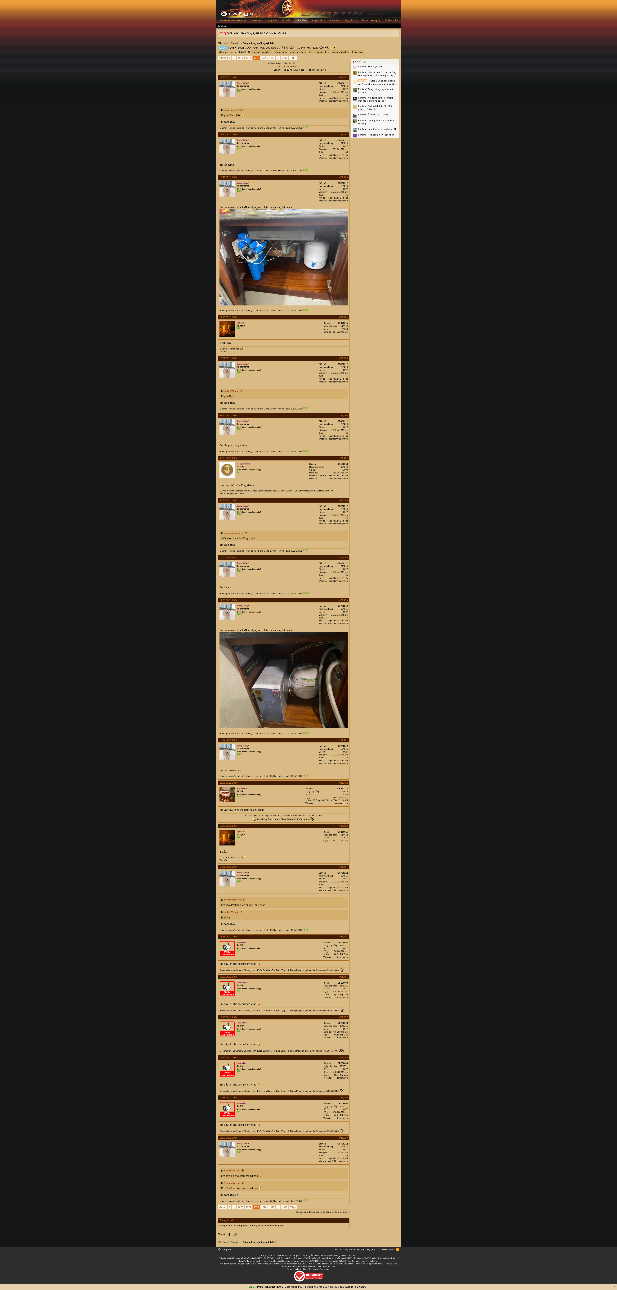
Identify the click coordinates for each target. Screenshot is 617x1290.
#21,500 (343, 1137)
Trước (223, 57)
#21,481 (343, 77)
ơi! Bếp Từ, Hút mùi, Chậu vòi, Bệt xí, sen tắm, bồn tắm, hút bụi (291, 815)
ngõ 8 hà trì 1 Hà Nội (338, 98)
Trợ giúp (371, 1249)
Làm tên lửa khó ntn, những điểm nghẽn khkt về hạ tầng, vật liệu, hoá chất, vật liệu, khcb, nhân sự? (377, 74)
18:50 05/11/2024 (228, 134)
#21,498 (343, 1057)
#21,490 (343, 600)
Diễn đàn (301, 20)
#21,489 (343, 557)
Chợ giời (348, 20)
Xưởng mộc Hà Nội (228, 491)
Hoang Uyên (226, 52)
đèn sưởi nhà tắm (340, 52)
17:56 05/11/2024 (228, 77)
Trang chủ (271, 20)
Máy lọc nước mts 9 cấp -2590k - (261, 128)
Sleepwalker (225, 970)
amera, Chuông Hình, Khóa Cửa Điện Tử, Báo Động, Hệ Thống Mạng (269, 970)
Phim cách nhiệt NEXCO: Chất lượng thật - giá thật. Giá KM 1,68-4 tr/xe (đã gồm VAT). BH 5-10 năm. (311, 1286)
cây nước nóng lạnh (261, 52)
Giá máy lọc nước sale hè (231, 128)
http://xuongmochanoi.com (231, 493)
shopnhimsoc (255, 815)
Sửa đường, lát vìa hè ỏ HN (377, 129)
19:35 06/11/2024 (228, 1097)
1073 (240, 57)
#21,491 (343, 740)
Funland (333, 20)
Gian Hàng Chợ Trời (323, 491)
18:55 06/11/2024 (228, 936)
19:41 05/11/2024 (228, 177)
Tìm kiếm (222, 26)
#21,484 (343, 317)
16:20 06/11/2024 (228, 826)
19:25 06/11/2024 (228, 1057)
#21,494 (343, 867)
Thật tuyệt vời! (370, 66)
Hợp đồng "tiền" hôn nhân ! (376, 134)
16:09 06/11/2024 (228, 782)
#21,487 (343, 458)
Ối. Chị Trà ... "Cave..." (374, 114)
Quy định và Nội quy (354, 1249)
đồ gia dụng (357, 52)
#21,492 (343, 782)
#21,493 (343, 826)
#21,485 (343, 358)
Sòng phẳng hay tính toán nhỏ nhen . (376, 91)
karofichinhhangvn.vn (338, 101)
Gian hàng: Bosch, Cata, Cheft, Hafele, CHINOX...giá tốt (283, 819)
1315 (284, 57)
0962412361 (290, 63)
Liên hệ (337, 1249)
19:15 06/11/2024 (228, 1017)
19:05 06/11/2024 (228, 977)
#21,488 (343, 500)
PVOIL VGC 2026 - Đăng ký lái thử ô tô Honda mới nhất (257, 33)
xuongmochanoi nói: (234, 533)
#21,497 (343, 1017)
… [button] (234, 57)
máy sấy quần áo (298, 52)
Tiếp (292, 57)
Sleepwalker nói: (232, 1170)
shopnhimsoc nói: (233, 899)
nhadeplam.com (340, 803)
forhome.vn (342, 957)
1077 (271, 57)
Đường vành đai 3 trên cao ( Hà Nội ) (377, 122)
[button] (292, 20)
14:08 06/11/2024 (228, 600)
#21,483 (343, 177)
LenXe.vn (255, 20)
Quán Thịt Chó (341, 954)
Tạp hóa (223, 351)
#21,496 (343, 977)
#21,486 (343, 415)
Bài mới (286, 20)
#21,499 (343, 1097)
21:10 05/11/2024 (228, 317)
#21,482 (343, 134)
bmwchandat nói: (232, 110)
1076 (264, 57)
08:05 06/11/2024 (228, 458)
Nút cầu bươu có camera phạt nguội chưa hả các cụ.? (375, 99)
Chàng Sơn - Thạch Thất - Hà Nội (332, 475)
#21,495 (343, 936)
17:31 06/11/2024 (228, 867)
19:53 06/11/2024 (228, 1137)
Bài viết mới (359, 61)
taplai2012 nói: (231, 391)
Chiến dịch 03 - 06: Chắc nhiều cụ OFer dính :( (375, 108)
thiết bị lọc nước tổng (319, 52)
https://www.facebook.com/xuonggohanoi (257, 491)
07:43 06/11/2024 (228, 415)
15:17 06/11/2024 (228, 740)
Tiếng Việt (226, 1249)
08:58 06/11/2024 (228, 500)
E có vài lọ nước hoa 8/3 (231, 349)
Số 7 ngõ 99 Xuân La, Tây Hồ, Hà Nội (330, 800)
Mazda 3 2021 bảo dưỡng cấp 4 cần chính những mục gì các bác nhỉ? (377, 82)
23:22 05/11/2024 (228, 358)
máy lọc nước (280, 52)
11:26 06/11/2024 (228, 557)
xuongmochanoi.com (338, 478)
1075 (256, 57)
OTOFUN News (386, 1249)
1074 (248, 57)
